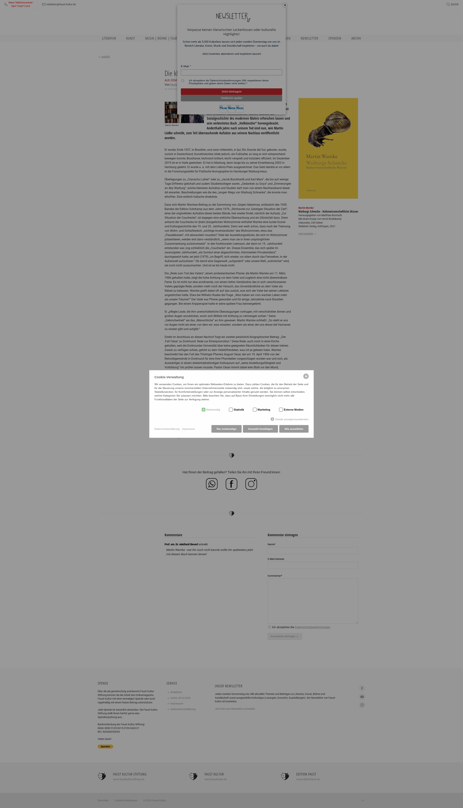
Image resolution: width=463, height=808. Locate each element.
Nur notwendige (226, 428)
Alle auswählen (293, 428)
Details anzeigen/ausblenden (292, 419)
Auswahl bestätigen (260, 428)
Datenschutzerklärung (167, 428)
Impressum (188, 428)
